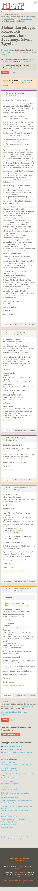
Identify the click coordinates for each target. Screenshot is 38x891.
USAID (21, 874)
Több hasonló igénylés (7, 827)
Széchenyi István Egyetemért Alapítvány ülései (16, 807)
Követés (5, 72)
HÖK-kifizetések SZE (9, 781)
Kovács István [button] (11, 93)
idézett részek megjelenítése (13, 571)
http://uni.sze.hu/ (11, 420)
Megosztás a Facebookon (13, 746)
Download (16, 606)
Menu (35, 2)
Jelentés (32, 324)
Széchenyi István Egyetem (10, 770)
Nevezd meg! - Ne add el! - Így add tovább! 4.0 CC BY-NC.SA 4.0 (19, 881)
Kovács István (9, 19)
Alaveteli (21, 866)
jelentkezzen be (26, 19)
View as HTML (24, 606)
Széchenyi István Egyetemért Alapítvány (14, 810)
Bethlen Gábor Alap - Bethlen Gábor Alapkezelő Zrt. (18, 764)
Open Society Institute (20, 872)
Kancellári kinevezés (9, 768)
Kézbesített (12, 95)
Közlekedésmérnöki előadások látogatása (16, 801)
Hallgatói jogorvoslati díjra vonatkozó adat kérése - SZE (17, 775)
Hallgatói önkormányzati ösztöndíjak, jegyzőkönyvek (15, 794)
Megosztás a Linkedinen (13, 749)
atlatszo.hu (11, 11)
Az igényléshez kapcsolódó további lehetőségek (16, 67)
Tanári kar (5, 814)
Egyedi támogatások (8, 762)
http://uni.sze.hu (17, 397)
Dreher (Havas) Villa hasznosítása (13, 820)
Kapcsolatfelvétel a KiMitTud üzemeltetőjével (19, 859)
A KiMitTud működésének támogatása (18, 752)
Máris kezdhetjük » (10, 734)
